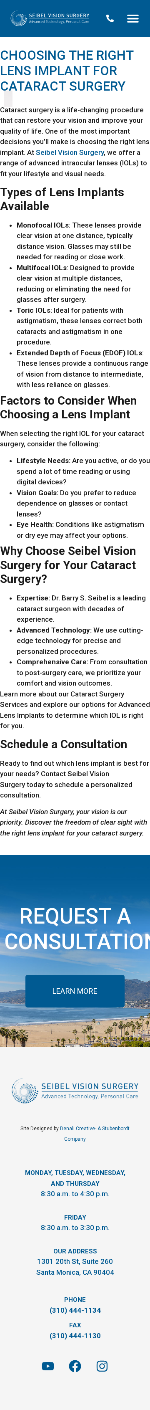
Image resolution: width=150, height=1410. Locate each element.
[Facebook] (75, 1366)
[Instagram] (102, 1366)
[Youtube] (47, 1366)
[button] (132, 18)
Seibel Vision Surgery (70, 152)
